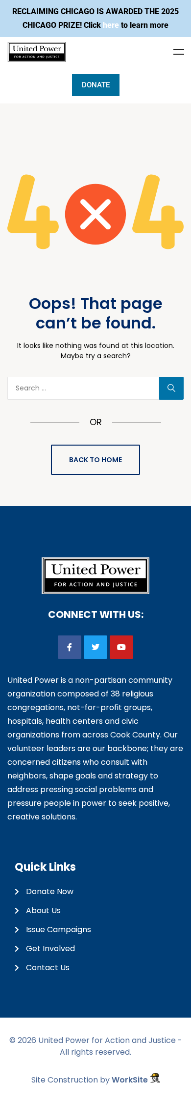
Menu (179, 52)
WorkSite (131, 1079)
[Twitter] (95, 647)
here (111, 25)
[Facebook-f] (69, 647)
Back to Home (95, 460)
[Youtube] (121, 647)
